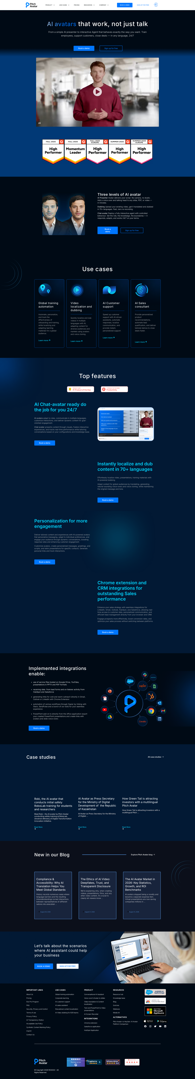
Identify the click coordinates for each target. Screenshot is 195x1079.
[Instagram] (150, 1026)
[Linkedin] (165, 1026)
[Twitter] (155, 1026)
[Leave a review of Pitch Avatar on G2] (76, 1066)
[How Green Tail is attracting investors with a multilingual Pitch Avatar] (141, 781)
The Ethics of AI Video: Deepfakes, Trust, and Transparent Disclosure (95, 883)
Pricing (76, 5)
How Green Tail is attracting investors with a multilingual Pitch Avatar (140, 802)
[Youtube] (160, 1026)
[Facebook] (145, 1026)
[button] (97, 92)
